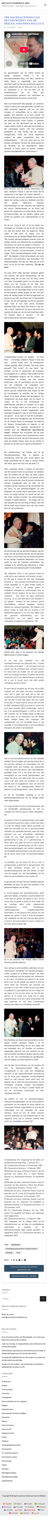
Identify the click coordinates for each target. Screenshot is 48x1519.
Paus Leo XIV (6, 1429)
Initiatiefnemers (8, 1409)
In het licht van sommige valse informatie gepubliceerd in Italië (24, 1268)
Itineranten (6, 1417)
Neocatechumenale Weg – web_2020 (24, 1276)
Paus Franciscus (8, 1425)
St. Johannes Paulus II (10, 1453)
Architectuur (6, 1382)
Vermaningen (7, 1461)
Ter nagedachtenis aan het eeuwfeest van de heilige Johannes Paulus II (24, 20)
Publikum (5, 1441)
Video (18, 1252)
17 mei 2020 (10, 27)
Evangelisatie (7, 1397)
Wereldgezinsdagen (9, 1473)
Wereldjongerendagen (10, 1477)
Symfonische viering (9, 1457)
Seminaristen (7, 1449)
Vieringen (5, 1469)
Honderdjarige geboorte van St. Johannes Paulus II (21, 1249)
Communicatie (7, 1389)
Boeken (4, 1385)
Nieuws (4, 1421)
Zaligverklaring (7, 1481)
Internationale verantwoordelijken (14, 1413)
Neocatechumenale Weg (16, 3)
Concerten (5, 1393)
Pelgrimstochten (8, 1433)
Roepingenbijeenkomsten (11, 1445)
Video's (4, 1465)
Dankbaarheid (16, 1245)
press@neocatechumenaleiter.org (14, 1317)
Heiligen (5, 1405)
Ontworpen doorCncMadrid (36, 1496)
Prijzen (4, 1437)
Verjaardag (9, 1252)
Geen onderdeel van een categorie (14, 1401)
